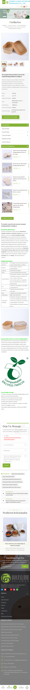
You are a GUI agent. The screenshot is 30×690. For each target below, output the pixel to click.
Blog (2, 613)
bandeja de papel (6, 138)
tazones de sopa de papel (7, 646)
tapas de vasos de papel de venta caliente (11, 629)
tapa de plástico (6, 142)
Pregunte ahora (9, 117)
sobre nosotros (5, 599)
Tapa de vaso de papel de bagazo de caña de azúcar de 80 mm (19, 178)
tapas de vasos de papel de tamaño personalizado (13, 626)
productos (3, 602)
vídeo (2, 608)
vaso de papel (5, 132)
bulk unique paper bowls (18, 473)
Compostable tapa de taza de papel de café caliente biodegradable (20, 205)
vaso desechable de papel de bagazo (10, 640)
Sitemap (21, 681)
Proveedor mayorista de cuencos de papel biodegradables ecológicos (12, 438)
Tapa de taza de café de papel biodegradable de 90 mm (20, 164)
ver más (15, 156)
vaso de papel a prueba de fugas (9, 637)
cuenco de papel (12, 25)
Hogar (5, 25)
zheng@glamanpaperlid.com (20, 660)
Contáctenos (4, 610)
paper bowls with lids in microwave (11, 487)
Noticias (3, 605)
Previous (2, 531)
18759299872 (10, 663)
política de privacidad (6, 616)
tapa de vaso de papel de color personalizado (12, 624)
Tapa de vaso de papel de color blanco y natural (20, 191)
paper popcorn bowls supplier (10, 484)
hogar (2, 597)
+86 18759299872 (10, 656)
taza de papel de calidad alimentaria (10, 635)
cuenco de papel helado (7, 643)
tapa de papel (5, 128)
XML (24, 681)
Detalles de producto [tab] (7, 218)
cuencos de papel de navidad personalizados (15, 543)
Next (27, 531)
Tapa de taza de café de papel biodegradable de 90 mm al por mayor (20, 152)
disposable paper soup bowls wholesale (12, 482)
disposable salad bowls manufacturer (12, 479)
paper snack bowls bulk (8, 476)
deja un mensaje (15, 687)
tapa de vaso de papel (6, 632)
